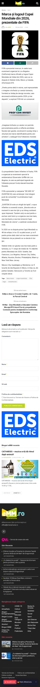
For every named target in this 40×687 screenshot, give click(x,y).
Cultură (17, 609)
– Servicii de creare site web (18, 539)
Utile (29, 631)
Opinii (17, 625)
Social (30, 614)
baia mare (10, 278)
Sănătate (31, 611)
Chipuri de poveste (5, 631)
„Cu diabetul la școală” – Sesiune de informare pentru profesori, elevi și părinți (24, 656)
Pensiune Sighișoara (8, 677)
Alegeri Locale (7, 617)
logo (4, 281)
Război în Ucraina (31, 607)
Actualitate (6, 609)
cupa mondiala (21, 278)
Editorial (18, 612)
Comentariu (6, 336)
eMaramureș (7, 457)
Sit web (4, 384)
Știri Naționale (33, 622)
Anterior (7, 493)
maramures (12, 281)
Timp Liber (32, 628)
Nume (4, 364)
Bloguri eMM (6, 627)
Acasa (4, 10)
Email (4, 374)
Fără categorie (18, 618)
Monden (18, 622)
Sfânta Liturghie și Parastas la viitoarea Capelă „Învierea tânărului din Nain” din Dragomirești (25, 644)
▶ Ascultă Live (10, 682)
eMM (9, 27)
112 (3, 606)
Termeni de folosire (8, 673)
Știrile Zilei (32, 625)
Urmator (16, 493)
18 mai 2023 (19, 27)
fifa (31, 278)
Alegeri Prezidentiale (7, 620)
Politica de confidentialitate (13, 394)
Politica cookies (7, 675)
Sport (9, 10)
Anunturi (5, 624)
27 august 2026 (9, 556)
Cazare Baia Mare (21, 675)
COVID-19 (18, 606)
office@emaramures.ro (10, 525)
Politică (17, 628)
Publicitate (19, 631)
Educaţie (18, 615)
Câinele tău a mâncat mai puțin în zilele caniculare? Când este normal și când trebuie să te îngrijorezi (20, 589)
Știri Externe (32, 619)
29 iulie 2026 (17, 457)
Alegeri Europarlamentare (8, 613)
